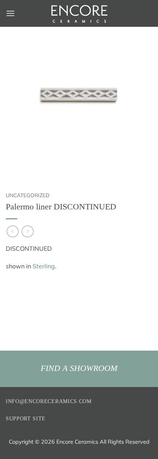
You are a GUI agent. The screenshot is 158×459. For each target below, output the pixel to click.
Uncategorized (27, 195)
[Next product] (12, 231)
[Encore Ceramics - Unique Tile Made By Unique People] (79, 13)
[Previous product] (27, 231)
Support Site (26, 418)
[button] (10, 13)
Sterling (44, 266)
